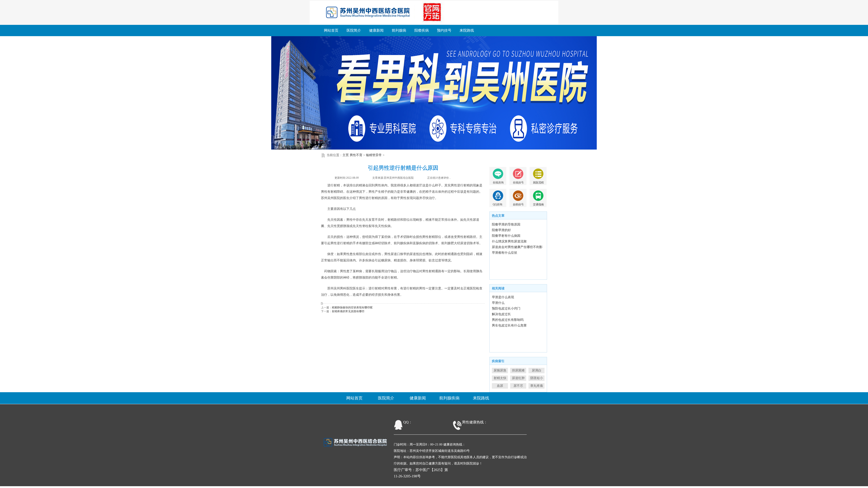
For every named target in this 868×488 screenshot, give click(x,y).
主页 (345, 155)
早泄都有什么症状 (504, 252)
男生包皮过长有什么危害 (509, 325)
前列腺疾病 (449, 398)
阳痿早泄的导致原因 (506, 224)
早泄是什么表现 (503, 297)
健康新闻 (376, 30)
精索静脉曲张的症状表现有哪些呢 (352, 307)
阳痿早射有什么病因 (506, 235)
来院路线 (467, 30)
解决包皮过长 (501, 314)
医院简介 (354, 30)
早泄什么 (498, 303)
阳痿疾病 (421, 30)
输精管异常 (374, 155)
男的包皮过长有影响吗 (508, 319)
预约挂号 (444, 30)
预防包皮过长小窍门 (506, 308)
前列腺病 (399, 30)
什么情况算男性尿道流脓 (509, 241)
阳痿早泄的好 (501, 230)
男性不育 (356, 155)
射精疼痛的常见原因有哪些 (348, 311)
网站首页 (331, 30)
